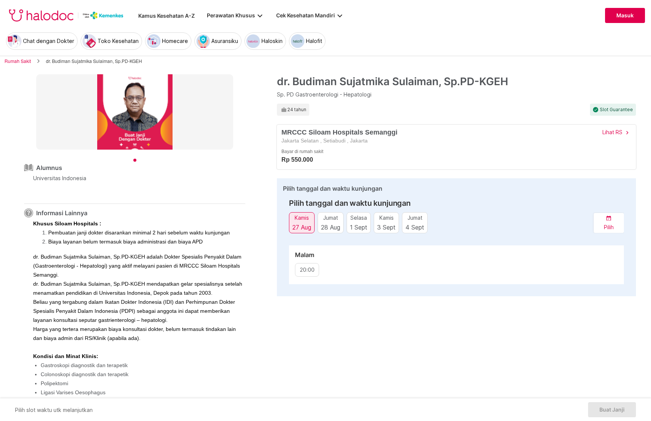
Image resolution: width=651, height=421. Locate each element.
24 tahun (296, 109)
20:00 (307, 270)
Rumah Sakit (18, 61)
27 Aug (301, 227)
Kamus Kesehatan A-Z (166, 15)
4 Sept (414, 227)
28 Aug (330, 227)
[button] (609, 223)
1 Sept (358, 227)
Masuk (625, 15)
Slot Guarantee (616, 109)
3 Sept (386, 227)
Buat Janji (612, 410)
